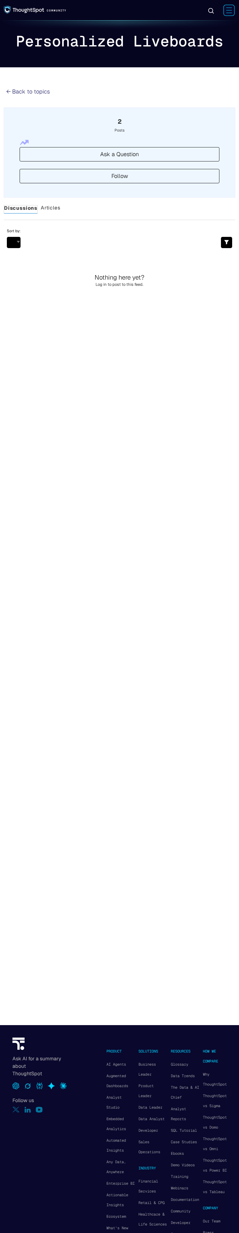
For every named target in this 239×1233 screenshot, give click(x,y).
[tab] (20, 209)
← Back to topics (28, 91)
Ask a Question (119, 154)
